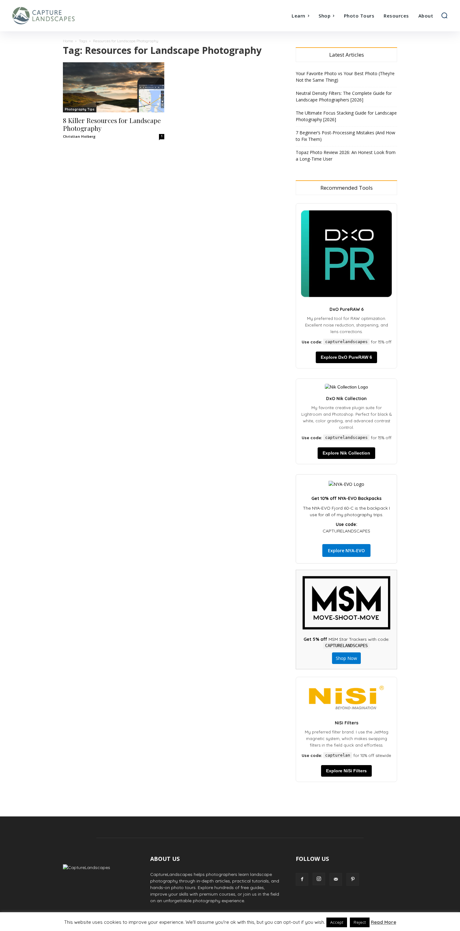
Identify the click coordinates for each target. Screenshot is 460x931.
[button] (444, 15)
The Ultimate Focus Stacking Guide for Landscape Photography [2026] (346, 116)
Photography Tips (80, 109)
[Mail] (336, 879)
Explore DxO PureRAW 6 (346, 357)
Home (68, 41)
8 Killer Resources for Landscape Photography (112, 124)
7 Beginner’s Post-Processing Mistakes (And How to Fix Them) (345, 136)
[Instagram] (319, 879)
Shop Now (346, 658)
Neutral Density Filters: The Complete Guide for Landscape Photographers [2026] (344, 96)
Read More (383, 922)
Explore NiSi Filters (346, 770)
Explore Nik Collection (346, 452)
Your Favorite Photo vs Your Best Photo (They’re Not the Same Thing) (345, 76)
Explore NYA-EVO (346, 550)
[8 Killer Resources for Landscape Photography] (113, 87)
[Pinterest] (352, 879)
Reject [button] (360, 922)
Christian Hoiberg (79, 136)
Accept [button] (336, 922)
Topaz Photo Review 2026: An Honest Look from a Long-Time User (346, 155)
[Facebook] (302, 879)
